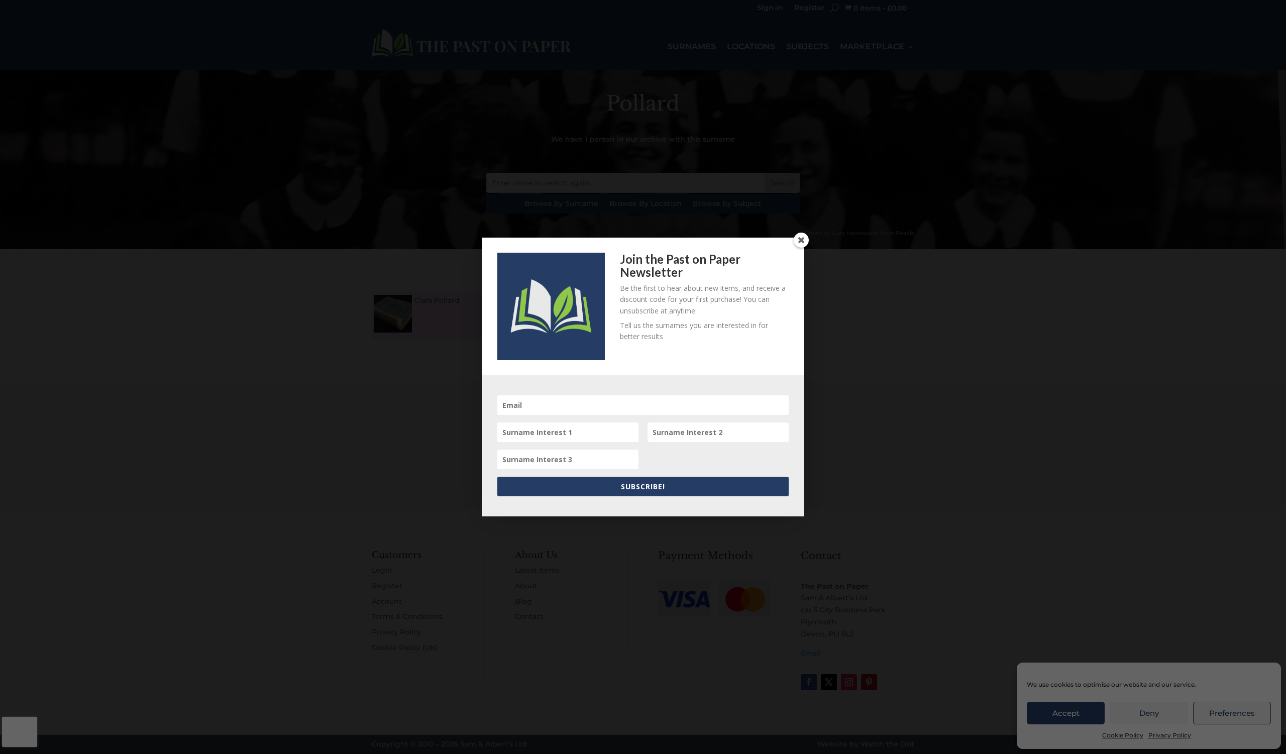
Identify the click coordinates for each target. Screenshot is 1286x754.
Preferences (1232, 713)
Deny (1149, 713)
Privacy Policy (1169, 735)
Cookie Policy (1122, 735)
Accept (1066, 713)
